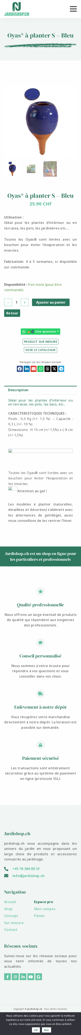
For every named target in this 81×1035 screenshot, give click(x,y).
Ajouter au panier (50, 302)
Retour (12, 313)
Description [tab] (18, 390)
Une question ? (47, 331)
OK (36, 1029)
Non (46, 1029)
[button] (20, 369)
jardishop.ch (34, 1008)
